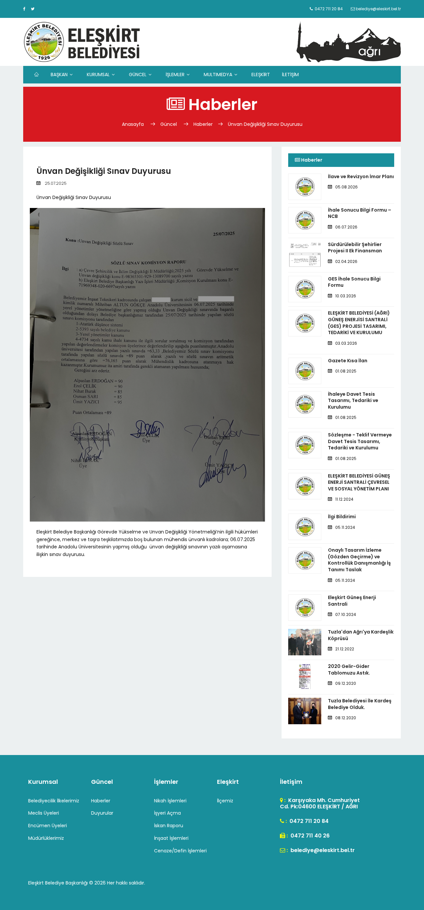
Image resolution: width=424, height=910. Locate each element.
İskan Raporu (168, 825)
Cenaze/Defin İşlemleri (180, 850)
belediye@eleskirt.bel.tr (322, 850)
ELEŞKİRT (260, 74)
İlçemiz (225, 800)
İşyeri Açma (167, 813)
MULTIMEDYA (218, 74)
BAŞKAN (59, 74)
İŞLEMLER (175, 74)
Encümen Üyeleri (47, 825)
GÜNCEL (137, 74)
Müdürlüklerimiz (46, 838)
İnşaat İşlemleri (171, 838)
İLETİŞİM (290, 74)
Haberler (203, 124)
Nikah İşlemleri (170, 800)
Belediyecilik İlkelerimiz (53, 800)
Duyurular (102, 813)
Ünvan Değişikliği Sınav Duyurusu (265, 124)
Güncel (168, 124)
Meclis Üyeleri (43, 813)
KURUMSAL (98, 74)
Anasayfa (133, 124)
